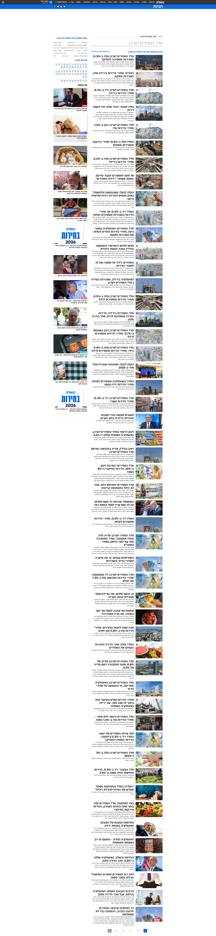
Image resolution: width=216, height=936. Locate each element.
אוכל (109, 2)
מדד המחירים (82, 48)
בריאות (102, 2)
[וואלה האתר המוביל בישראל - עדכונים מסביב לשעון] (160, 2)
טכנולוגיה (86, 2)
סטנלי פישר (57, 45)
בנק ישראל (71, 42)
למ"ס (66, 48)
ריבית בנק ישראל (69, 50)
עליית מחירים (82, 53)
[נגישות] (3, 2)
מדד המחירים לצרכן (148, 37)
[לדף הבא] (110, 931)
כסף (115, 2)
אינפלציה (84, 42)
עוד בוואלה (82, 85)
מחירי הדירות (72, 48)
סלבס (122, 2)
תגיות (161, 37)
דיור (59, 48)
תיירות (95, 2)
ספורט (144, 2)
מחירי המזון (57, 50)
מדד (62, 48)
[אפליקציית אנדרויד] (64, 6)
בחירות (136, 2)
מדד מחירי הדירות (59, 53)
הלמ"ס (85, 50)
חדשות (151, 2)
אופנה (78, 2)
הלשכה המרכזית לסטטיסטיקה (77, 45)
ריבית (55, 48)
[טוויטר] (58, 6)
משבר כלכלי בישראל (80, 56)
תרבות (129, 2)
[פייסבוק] (54, 6)
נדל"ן (78, 50)
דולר (54, 56)
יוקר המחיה (57, 42)
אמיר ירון (65, 56)
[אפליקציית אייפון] (61, 6)
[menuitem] (150, 2)
